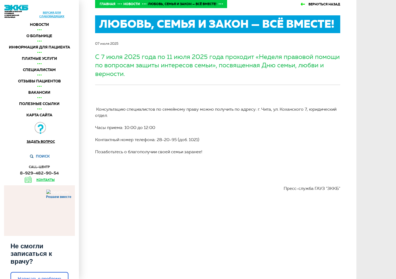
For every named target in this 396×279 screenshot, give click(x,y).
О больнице (39, 35)
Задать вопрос (41, 142)
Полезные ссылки (39, 103)
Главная (107, 4)
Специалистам (39, 69)
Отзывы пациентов (39, 81)
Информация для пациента (39, 47)
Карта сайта (39, 115)
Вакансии (39, 92)
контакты (45, 180)
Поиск (43, 156)
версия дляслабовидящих (51, 14)
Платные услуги (39, 58)
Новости (39, 24)
